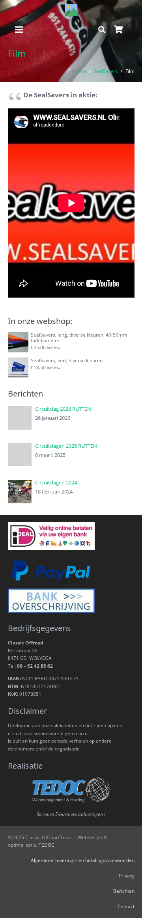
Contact (126, 906)
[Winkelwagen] (118, 29)
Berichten (124, 891)
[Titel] (71, 10)
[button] (19, 30)
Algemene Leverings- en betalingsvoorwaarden (83, 860)
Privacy (127, 875)
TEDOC (46, 845)
